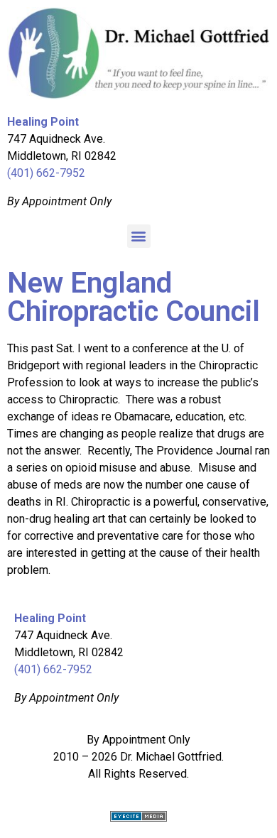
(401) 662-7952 (46, 173)
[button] (139, 236)
